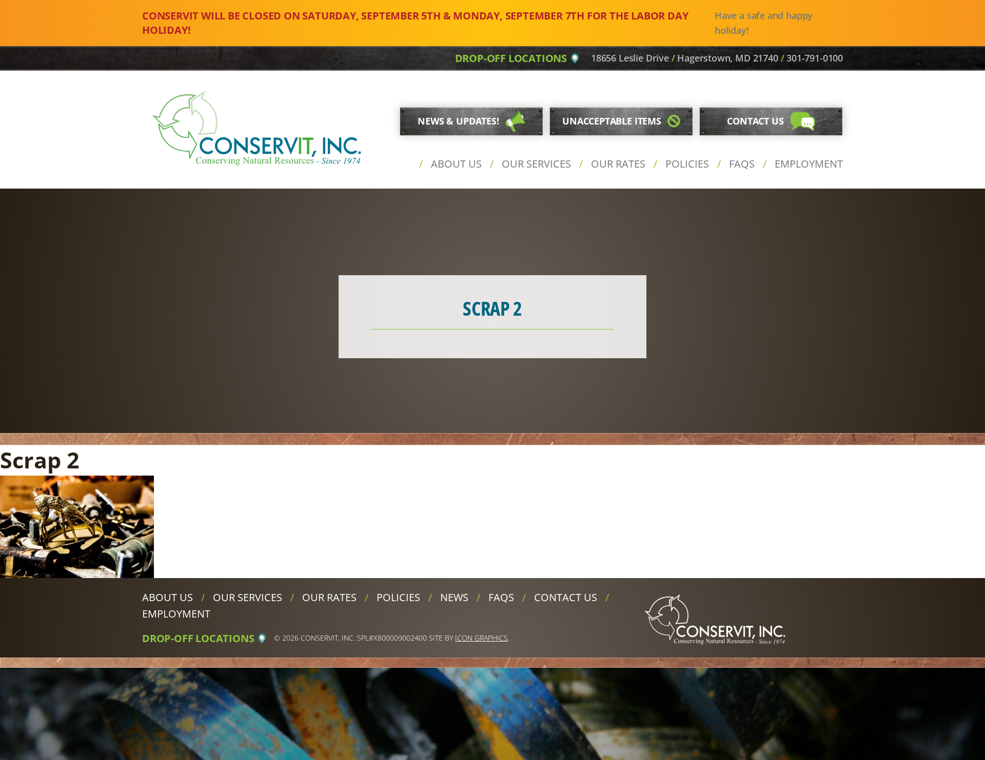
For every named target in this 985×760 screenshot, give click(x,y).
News (454, 597)
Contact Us (565, 597)
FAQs (742, 164)
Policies (687, 164)
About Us (456, 164)
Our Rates (618, 164)
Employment (809, 164)
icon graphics (481, 638)
